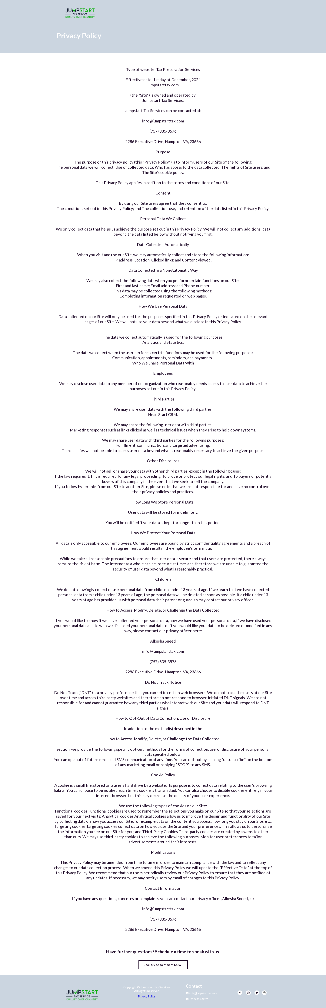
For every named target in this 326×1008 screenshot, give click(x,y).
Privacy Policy (146, 996)
